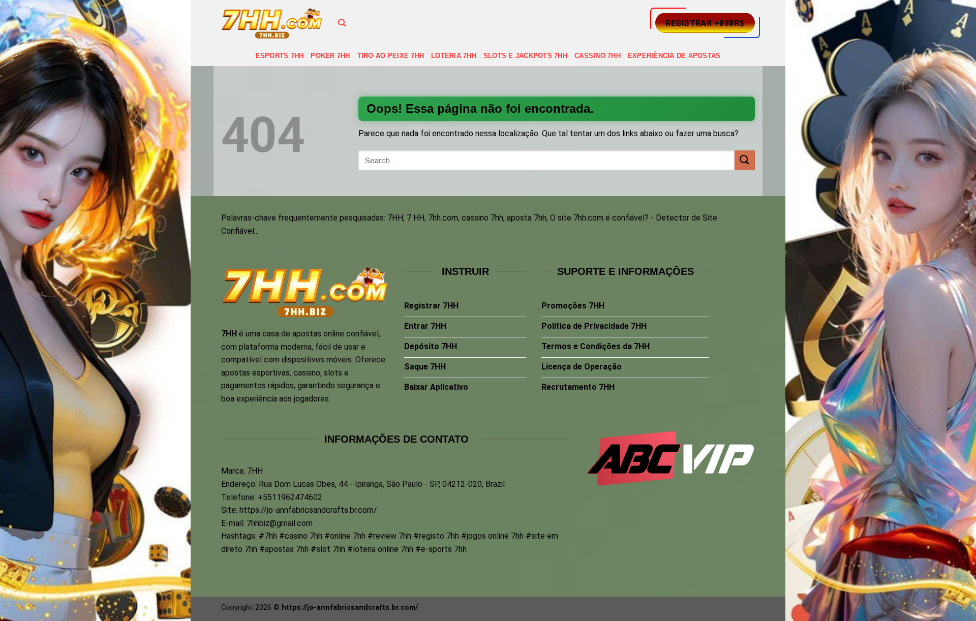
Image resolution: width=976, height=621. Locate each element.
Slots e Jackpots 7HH (525, 55)
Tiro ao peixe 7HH (390, 55)
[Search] (342, 23)
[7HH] (272, 23)
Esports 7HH (280, 55)
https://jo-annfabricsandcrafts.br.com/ (308, 510)
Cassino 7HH (597, 55)
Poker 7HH (330, 55)
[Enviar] (745, 160)
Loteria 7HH (453, 55)
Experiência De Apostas (674, 55)
